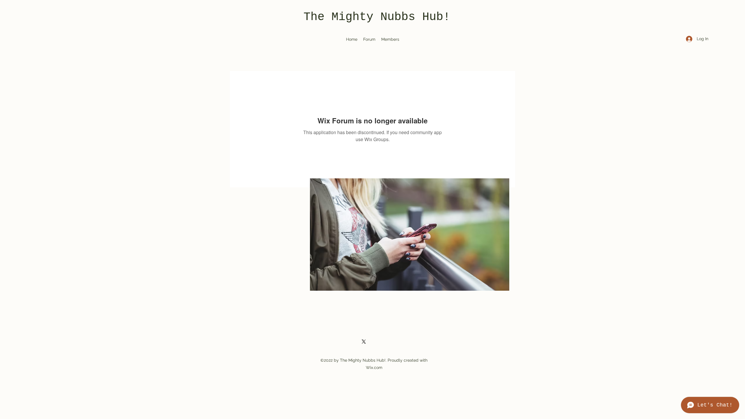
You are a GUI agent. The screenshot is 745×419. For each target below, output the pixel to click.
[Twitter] (364, 342)
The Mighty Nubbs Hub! (377, 17)
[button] (409, 234)
